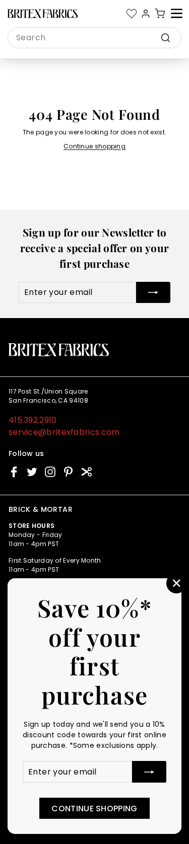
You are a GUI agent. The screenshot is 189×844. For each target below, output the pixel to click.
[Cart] (160, 14)
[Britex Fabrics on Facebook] (14, 472)
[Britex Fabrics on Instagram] (50, 472)
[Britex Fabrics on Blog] (86, 472)
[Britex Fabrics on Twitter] (32, 472)
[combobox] (94, 37)
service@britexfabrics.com (64, 432)
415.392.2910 (33, 420)
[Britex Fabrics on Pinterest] (68, 472)
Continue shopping (94, 146)
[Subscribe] (149, 772)
